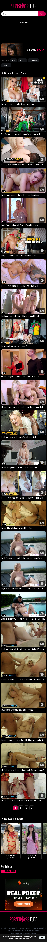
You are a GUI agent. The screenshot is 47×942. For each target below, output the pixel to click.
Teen (13, 60)
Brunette (6, 65)
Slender (22, 60)
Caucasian (33, 60)
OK (42, 937)
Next (31, 807)
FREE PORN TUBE (8, 871)
